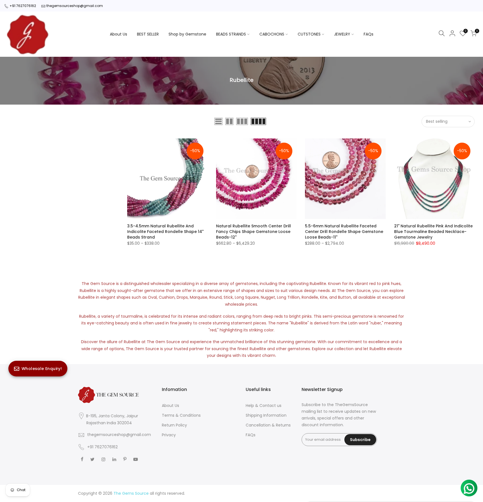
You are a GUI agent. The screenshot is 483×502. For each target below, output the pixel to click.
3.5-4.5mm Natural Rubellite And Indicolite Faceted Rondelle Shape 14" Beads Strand (165, 231)
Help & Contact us (263, 405)
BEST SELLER (148, 34)
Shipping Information (266, 415)
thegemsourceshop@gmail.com (74, 5)
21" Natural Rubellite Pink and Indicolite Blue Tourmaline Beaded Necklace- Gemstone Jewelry (433, 231)
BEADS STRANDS (231, 34)
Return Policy (174, 425)
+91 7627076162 (23, 5)
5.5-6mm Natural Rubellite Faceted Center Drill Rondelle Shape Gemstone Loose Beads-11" (344, 231)
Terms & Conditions (181, 415)
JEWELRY (342, 34)
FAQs (368, 34)
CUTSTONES (309, 34)
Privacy (169, 435)
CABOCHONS (271, 34)
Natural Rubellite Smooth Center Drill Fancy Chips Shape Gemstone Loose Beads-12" (253, 231)
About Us (118, 34)
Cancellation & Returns (268, 425)
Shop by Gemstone (187, 34)
